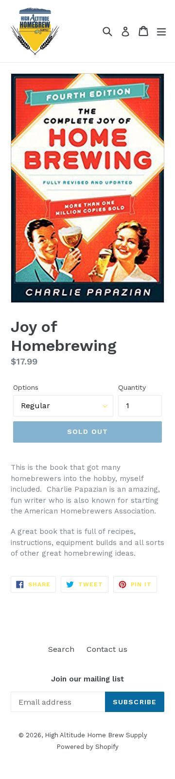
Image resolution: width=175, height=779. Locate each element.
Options (25, 387)
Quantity (132, 387)
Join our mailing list (87, 679)
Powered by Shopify (87, 746)
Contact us (107, 649)
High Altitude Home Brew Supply (96, 735)
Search (61, 649)
